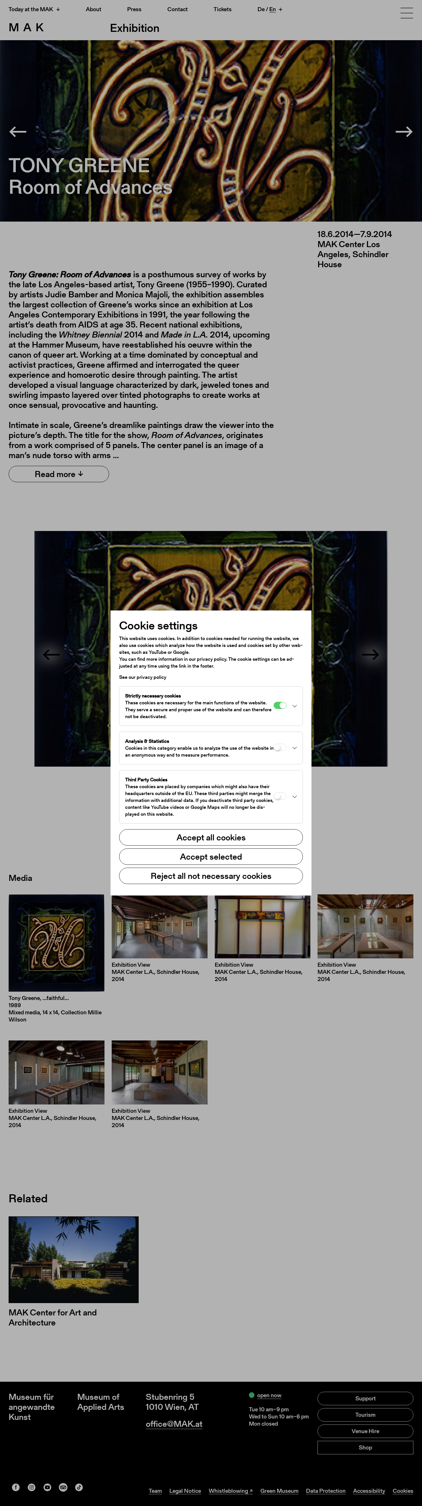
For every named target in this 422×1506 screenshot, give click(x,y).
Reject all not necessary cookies (211, 876)
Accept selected (211, 856)
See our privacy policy (142, 677)
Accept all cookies (211, 837)
